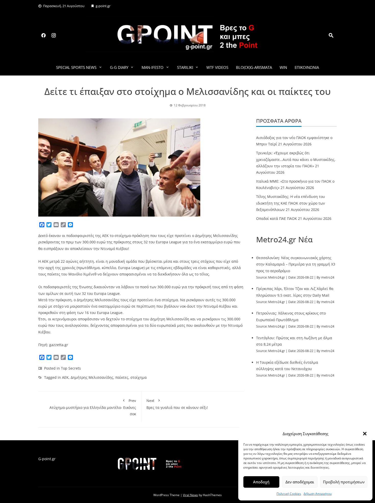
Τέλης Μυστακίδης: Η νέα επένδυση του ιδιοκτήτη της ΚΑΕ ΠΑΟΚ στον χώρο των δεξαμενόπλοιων (290, 203)
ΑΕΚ (65, 377)
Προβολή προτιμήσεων (344, 481)
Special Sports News (76, 67)
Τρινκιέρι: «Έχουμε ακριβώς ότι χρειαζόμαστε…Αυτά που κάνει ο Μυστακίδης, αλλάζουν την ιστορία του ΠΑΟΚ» (295, 159)
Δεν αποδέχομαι (299, 481)
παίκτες (121, 377)
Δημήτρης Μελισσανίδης (92, 377)
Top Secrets (71, 368)
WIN (283, 67)
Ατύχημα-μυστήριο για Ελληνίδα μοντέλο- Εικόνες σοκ (92, 407)
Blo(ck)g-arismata (254, 67)
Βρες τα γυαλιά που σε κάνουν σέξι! (177, 404)
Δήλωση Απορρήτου (318, 494)
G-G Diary (119, 67)
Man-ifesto (153, 67)
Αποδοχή (261, 481)
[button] (364, 433)
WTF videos (217, 67)
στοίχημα (138, 377)
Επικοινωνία (307, 67)
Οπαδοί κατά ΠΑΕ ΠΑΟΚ (276, 218)
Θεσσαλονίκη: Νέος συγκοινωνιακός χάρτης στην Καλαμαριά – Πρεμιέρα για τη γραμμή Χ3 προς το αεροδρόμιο (295, 264)
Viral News (190, 495)
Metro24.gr (276, 277)
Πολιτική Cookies (289, 494)
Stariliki (185, 67)
